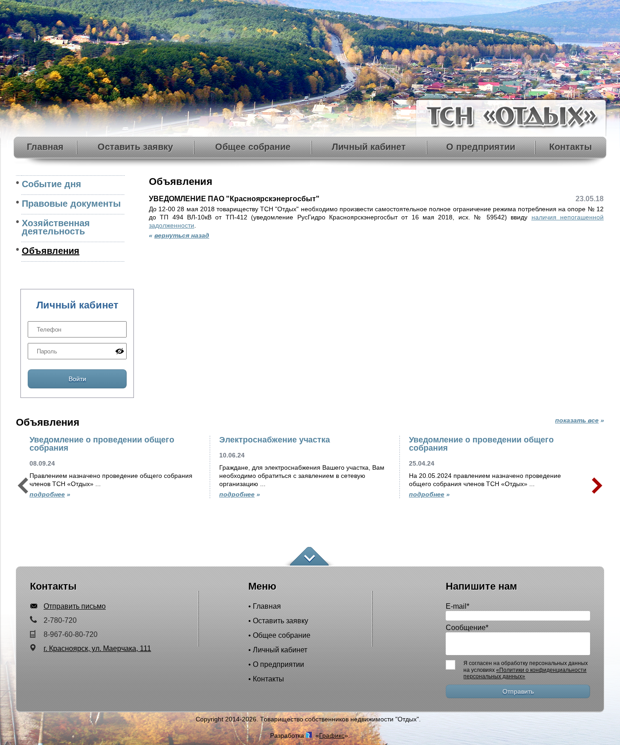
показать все (577, 420)
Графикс (331, 735)
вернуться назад (181, 235)
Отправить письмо (75, 606)
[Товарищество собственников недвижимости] (512, 134)
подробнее (47, 494)
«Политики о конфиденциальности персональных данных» (524, 673)
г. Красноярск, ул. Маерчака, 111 (97, 648)
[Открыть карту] (309, 557)
